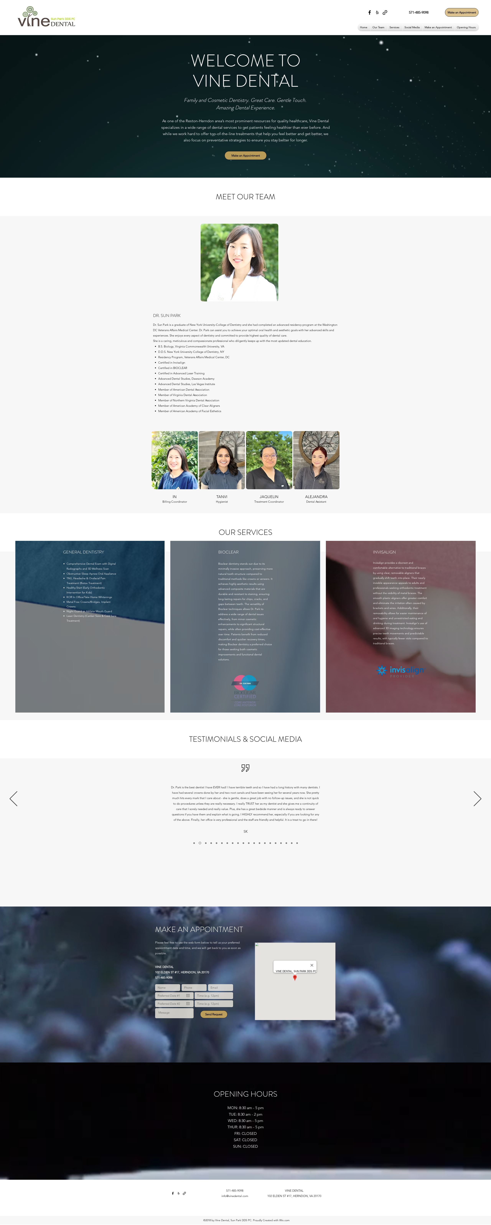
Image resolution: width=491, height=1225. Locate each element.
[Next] (477, 799)
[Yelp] (377, 12)
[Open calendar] (187, 995)
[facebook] (369, 12)
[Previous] (13, 799)
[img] (175, 467)
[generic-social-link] (385, 12)
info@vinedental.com (235, 1196)
